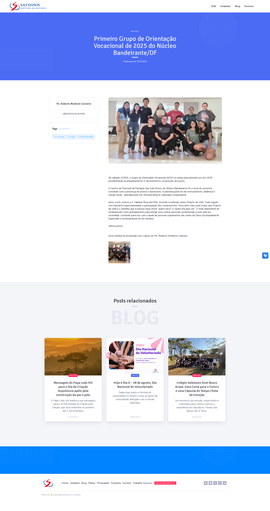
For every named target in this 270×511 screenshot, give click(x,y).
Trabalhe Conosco (142, 483)
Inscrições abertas (165, 483)
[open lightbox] (119, 252)
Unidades (225, 6)
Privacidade (103, 483)
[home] (28, 6)
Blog (237, 6)
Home (65, 483)
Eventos (249, 6)
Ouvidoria (116, 483)
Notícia (135, 31)
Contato (126, 483)
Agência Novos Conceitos (69, 495)
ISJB (213, 6)
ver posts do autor (74, 114)
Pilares (91, 483)
